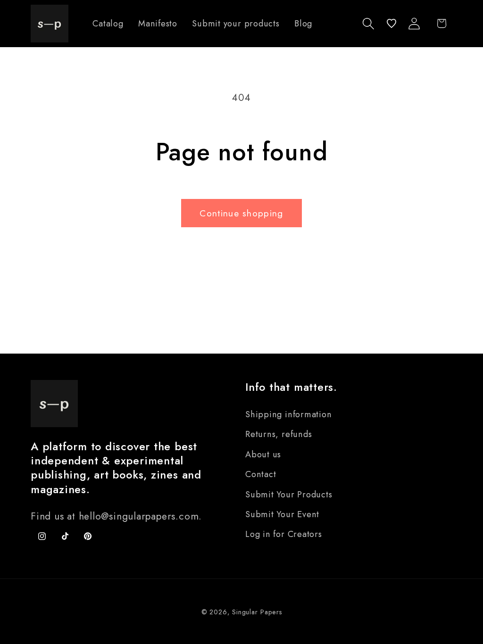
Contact (260, 474)
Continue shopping (241, 213)
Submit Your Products (289, 494)
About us (263, 454)
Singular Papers (257, 612)
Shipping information (288, 414)
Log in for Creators (283, 534)
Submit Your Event (282, 514)
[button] (368, 23)
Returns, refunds (278, 434)
